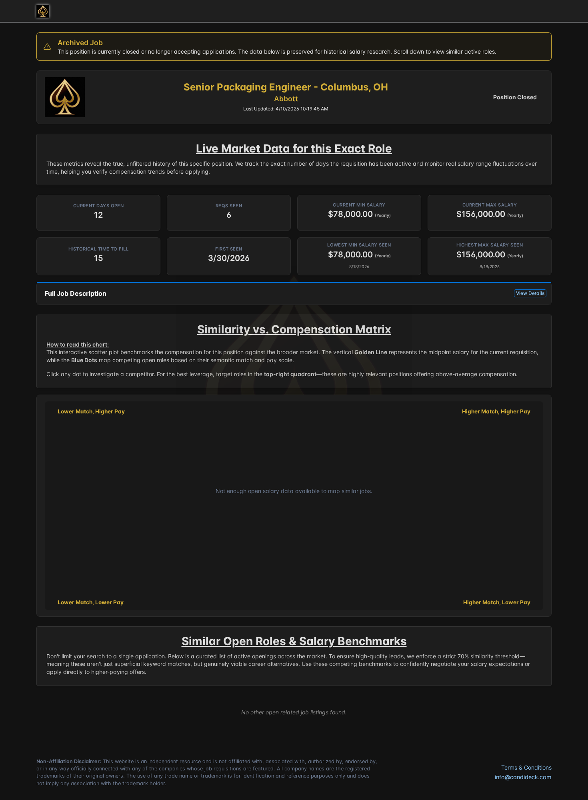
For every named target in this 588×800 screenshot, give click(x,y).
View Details (530, 293)
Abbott (286, 98)
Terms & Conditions (526, 767)
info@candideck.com (523, 777)
